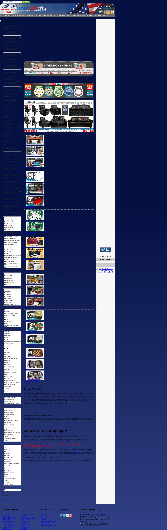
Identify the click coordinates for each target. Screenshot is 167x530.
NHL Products (7, 298)
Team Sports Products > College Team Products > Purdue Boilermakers (10, 67)
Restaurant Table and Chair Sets (12, 432)
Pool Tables (7, 229)
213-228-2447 (109, 6)
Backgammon (7, 360)
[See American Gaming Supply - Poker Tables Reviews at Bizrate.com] (105, 250)
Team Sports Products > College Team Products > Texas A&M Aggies (10, 72)
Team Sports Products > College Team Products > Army (10, 38)
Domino (6, 374)
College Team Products (9, 300)
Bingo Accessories (29, 344)
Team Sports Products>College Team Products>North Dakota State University (11, 160)
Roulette (6, 323)
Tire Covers (7, 350)
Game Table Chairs (8, 227)
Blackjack (6, 311)
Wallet (5, 354)
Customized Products (87, 15)
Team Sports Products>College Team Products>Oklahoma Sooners (10, 167)
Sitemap (43, 524)
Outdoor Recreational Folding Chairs (11, 428)
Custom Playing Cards (9, 401)
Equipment (6, 418)
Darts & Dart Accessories (31, 271)
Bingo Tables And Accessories (11, 313)
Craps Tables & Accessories (32, 296)
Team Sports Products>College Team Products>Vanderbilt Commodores (10, 199)
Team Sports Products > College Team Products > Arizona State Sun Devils (10, 33)
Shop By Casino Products (10, 307)
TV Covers (6, 390)
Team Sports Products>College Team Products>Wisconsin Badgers (11, 211)
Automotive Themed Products (11, 358)
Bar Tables (6, 362)
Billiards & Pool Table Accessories (34, 259)
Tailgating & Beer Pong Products (12, 388)
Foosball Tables (8, 376)
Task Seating (7, 482)
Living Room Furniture (9, 426)
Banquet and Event (8, 410)
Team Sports (53, 15)
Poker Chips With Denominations (12, 274)
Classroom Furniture (9, 414)
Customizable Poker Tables (10, 218)
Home (1, 15)
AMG (4, 487)
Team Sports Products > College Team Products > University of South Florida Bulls (10, 101)
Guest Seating (7, 461)
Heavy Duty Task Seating (10, 465)
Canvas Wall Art (8, 335)
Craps (5, 317)
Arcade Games (7, 356)
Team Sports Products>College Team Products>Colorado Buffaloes (11, 122)
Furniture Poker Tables (9, 221)
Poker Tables (28, 145)
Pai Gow (6, 319)
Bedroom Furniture (8, 412)
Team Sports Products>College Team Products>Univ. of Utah (10, 192)
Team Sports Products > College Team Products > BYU (10, 50)
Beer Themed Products (9, 366)
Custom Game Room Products (11, 403)
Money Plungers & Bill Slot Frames (12, 255)
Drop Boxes (7, 253)
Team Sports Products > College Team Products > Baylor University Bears (10, 44)
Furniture (6, 406)
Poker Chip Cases (8, 280)
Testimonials (97, 15)
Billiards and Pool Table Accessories (10, 368)
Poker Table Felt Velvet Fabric (11, 242)
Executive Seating (8, 457)
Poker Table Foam (8, 246)
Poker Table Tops (8, 225)
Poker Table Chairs (30, 156)
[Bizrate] (112, 255)
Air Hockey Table (8, 333)
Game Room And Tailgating (74, 15)
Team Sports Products (9, 287)
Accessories (7, 331)
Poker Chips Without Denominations (9, 276)
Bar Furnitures (7, 364)
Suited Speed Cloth (9, 244)
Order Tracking (45, 519)
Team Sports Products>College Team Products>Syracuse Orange (11, 187)
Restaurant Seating (8, 430)
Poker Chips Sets (8, 278)
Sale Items (6, 495)
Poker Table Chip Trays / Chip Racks (11, 267)
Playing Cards (45, 15)
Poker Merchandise (9, 282)
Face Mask (6, 337)
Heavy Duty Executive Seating (11, 463)
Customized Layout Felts (10, 397)
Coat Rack (6, 416)
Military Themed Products (10, 380)
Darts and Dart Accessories (10, 372)
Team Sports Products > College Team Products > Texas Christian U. (10, 78)
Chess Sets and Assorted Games (12, 370)
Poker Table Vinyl (8, 250)
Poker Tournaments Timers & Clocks (11, 264)
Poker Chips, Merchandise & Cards (11, 270)
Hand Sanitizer (7, 347)
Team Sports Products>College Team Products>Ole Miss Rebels (10, 181)
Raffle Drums (7, 321)
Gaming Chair (7, 345)
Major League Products (9, 302)
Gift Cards (6, 492)
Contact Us (105, 15)
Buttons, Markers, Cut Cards (11, 236)
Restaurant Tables (8, 434)
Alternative (6, 447)
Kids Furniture (7, 422)
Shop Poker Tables (9, 15)
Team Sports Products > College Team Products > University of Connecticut (10, 89)
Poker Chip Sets (29, 194)
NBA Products (7, 294)
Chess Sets (27, 358)
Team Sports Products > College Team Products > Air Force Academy (11, 27)
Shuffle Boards (7, 386)
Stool (5, 476)
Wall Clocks (7, 392)
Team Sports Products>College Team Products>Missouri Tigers (10, 149)
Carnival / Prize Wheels (9, 315)
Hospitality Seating (8, 469)
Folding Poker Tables (9, 220)
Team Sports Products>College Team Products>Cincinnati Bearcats (10, 115)
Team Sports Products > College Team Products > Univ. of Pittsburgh (10, 84)
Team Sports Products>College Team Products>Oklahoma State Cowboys (10, 175)
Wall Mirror (6, 352)
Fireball (6, 339)
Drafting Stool (7, 453)
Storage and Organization (10, 438)
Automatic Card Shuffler (10, 238)
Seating (6, 436)
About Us (44, 515)
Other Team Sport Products (10, 304)
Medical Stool (7, 470)
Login (43, 518)
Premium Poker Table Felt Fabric (12, 240)
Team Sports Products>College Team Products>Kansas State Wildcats (10, 135)
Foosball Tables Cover (9, 343)
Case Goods (7, 449)
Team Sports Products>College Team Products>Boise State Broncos (10, 108)
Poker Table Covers (9, 261)
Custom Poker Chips (9, 399)
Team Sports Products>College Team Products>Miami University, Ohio (10, 142)
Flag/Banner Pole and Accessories (12, 341)
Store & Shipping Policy (48, 521)
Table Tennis (7, 349)
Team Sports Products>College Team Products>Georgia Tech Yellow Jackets (10, 128)
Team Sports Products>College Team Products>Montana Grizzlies (11, 154)
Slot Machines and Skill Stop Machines (11, 326)
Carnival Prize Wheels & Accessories (31, 332)
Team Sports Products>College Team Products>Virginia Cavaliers (11, 205)
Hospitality (6, 467)
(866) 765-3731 (101, 6)
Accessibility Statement (48, 526)
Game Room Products (31, 247)
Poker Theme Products (9, 384)
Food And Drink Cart (9, 259)
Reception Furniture (9, 472)
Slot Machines (25, 527)
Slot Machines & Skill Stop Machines (32, 381)
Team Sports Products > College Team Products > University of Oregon (10, 95)
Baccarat (6, 309)
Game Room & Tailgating (10, 328)
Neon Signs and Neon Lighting (11, 382)
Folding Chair (7, 459)
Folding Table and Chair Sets (11, 420)
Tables (5, 440)
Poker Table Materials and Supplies (24, 15)
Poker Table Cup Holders (10, 251)
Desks (5, 451)
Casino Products (62, 15)
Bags (5, 489)
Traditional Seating (8, 484)
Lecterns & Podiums (9, 424)
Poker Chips (37, 15)
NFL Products (7, 292)
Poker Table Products (30, 167)
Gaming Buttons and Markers (11, 257)
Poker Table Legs (8, 248)
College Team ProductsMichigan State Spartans (12, 290)
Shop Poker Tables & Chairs (11, 215)
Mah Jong (6, 378)
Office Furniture (7, 443)
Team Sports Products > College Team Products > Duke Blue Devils (10, 55)
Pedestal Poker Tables (9, 223)
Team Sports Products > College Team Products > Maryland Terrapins (10, 61)
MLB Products (7, 296)
